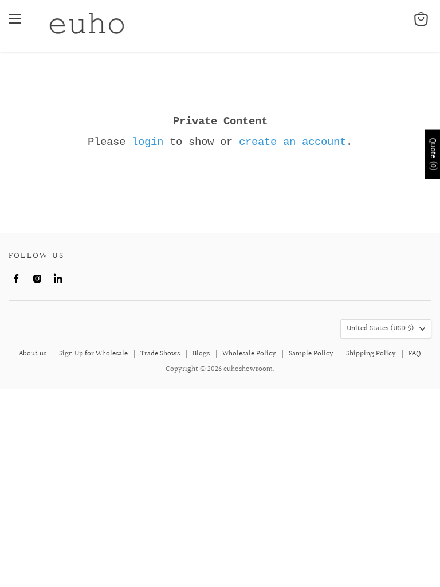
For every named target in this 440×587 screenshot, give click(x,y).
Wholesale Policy (249, 353)
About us (32, 353)
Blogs (201, 353)
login (147, 142)
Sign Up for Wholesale (93, 353)
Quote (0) (432, 154)
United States (380, 328)
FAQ (414, 353)
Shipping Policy (371, 353)
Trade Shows (160, 353)
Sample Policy (311, 353)
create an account (292, 142)
